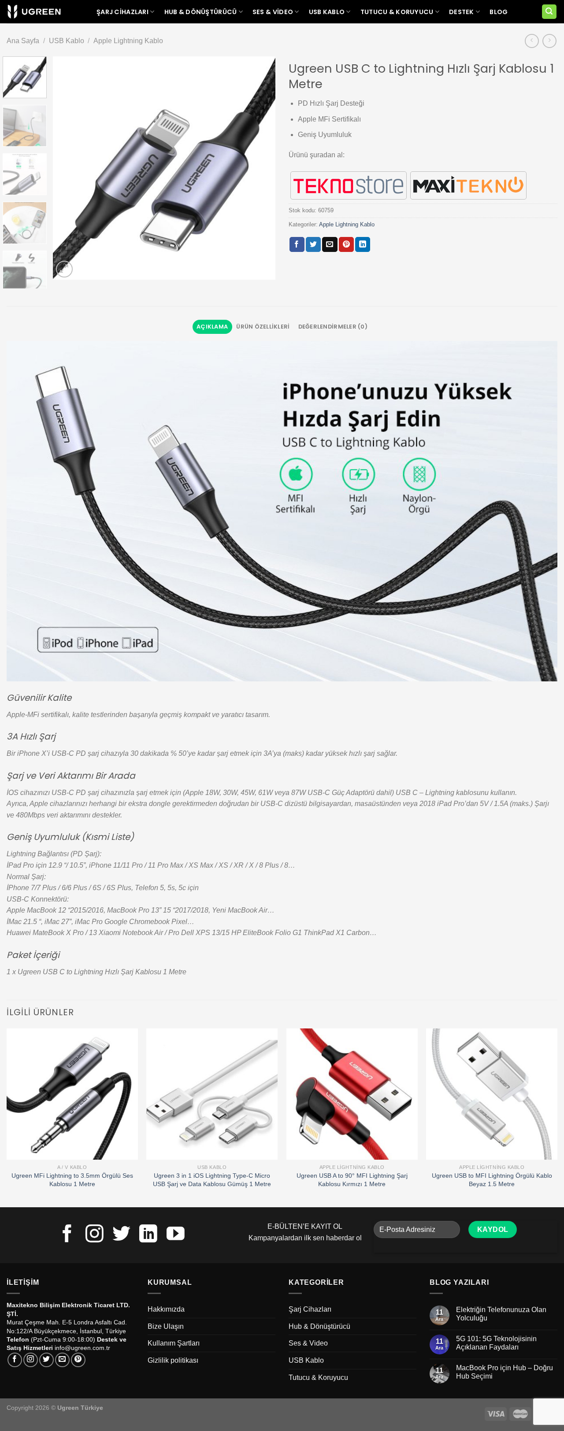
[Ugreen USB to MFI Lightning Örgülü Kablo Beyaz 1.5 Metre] (491, 1094)
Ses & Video (272, 11)
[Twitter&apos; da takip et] (121, 1235)
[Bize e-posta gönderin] (62, 1360)
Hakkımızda (166, 1309)
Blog (499, 11)
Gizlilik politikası (173, 1360)
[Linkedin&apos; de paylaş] (362, 244)
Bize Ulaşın (166, 1326)
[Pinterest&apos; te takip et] (78, 1360)
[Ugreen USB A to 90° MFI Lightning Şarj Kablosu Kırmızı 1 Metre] (352, 1094)
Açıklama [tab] (212, 326)
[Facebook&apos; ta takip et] (67, 1235)
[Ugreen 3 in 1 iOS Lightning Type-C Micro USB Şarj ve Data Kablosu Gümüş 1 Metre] (212, 1094)
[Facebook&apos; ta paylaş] (296, 244)
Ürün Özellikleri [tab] (262, 326)
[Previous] (68, 168)
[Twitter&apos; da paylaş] (313, 244)
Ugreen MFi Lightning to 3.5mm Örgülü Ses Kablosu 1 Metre (72, 1179)
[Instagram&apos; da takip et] (94, 1235)
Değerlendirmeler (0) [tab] (332, 326)
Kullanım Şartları (174, 1343)
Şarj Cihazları (122, 11)
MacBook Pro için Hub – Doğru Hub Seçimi (504, 1372)
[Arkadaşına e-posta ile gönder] (329, 244)
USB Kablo (327, 11)
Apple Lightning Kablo (128, 40)
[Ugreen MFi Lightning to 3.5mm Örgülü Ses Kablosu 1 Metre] (72, 1094)
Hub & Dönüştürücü (200, 11)
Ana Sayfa (23, 40)
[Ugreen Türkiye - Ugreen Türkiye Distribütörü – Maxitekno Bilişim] (34, 11)
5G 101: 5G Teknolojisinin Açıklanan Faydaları (496, 1343)
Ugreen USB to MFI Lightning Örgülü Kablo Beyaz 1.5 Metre (492, 1179)
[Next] (260, 168)
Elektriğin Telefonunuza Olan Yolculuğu (501, 1314)
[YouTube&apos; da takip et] (176, 1235)
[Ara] (549, 11)
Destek (461, 11)
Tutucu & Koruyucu (397, 11)
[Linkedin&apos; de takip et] (148, 1235)
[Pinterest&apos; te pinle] (346, 244)
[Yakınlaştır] (64, 269)
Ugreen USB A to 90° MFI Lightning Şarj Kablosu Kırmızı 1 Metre (352, 1179)
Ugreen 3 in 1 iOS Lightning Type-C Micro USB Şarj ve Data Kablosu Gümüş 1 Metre (212, 1179)
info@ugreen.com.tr (82, 1347)
